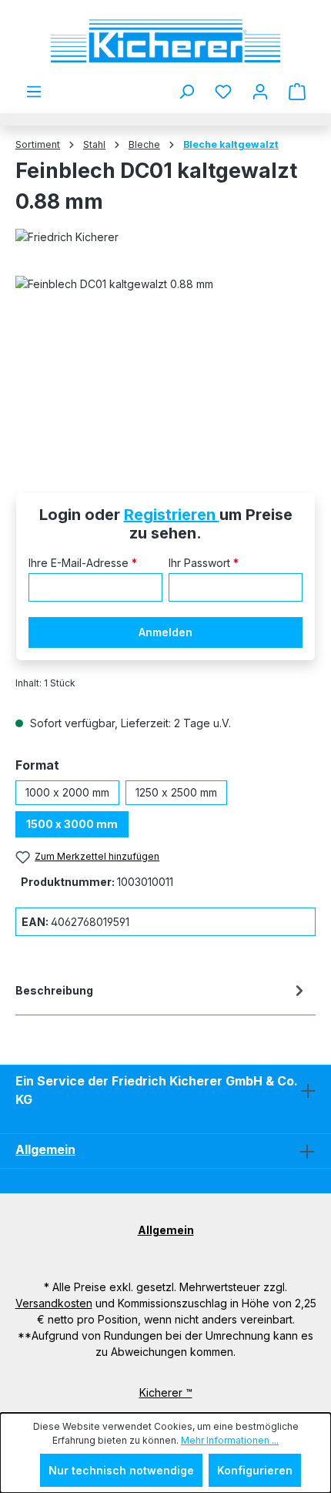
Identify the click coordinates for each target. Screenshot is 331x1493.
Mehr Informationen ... (230, 1440)
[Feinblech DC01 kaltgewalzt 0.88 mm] (165, 362)
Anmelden (165, 632)
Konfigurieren (255, 1470)
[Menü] (33, 91)
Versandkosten (53, 1303)
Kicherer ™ (165, 1392)
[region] (165, 362)
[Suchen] (186, 91)
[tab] (161, 993)
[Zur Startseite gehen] (165, 41)
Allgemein (45, 1149)
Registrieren (171, 514)
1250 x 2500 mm (176, 792)
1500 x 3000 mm (72, 823)
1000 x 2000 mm (67, 792)
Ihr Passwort (204, 562)
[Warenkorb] (297, 91)
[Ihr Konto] (260, 91)
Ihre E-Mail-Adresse (82, 562)
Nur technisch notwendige (121, 1470)
